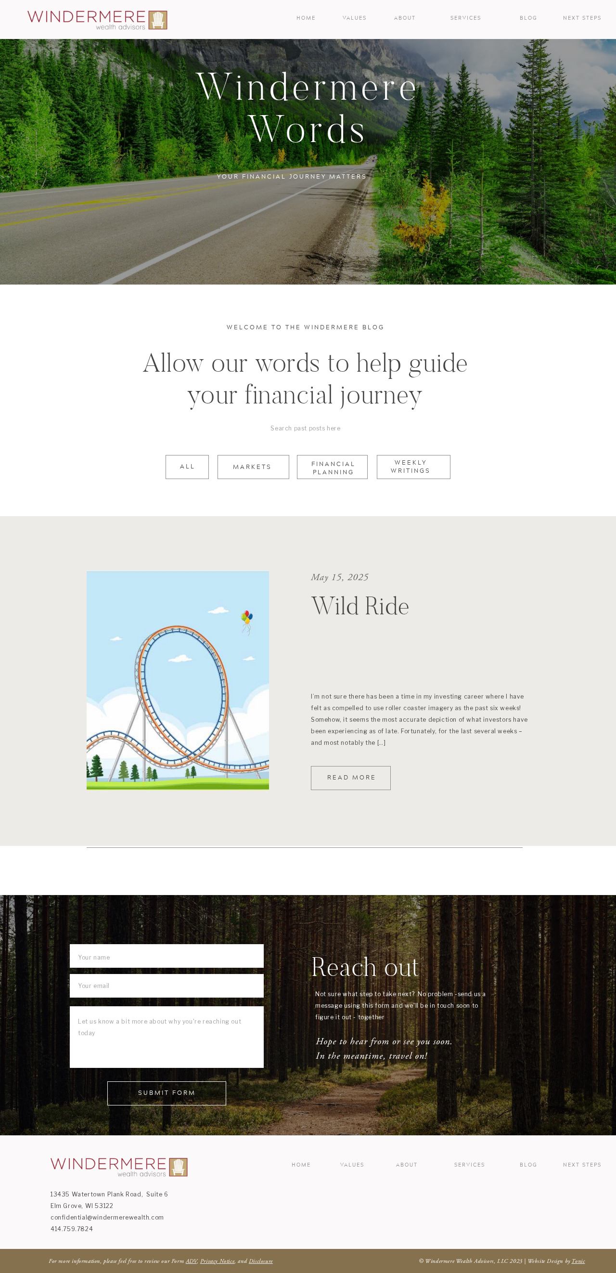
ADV (191, 1261)
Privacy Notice (217, 1261)
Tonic (578, 1261)
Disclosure (261, 1261)
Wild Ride (360, 606)
